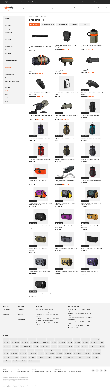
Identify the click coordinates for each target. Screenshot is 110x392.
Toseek (95, 357)
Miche (30, 350)
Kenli (69, 346)
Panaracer (32, 353)
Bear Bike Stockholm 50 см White (44, 309)
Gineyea (7, 346)
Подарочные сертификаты (12, 81)
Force (85, 342)
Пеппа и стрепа (34, 361)
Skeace (32, 357)
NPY (89, 350)
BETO (50, 339)
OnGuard (14, 353)
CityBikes (15, 342)
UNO (15, 361)
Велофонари (8, 36)
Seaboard (96, 353)
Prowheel (77, 353)
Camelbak (85, 339)
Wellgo (23, 361)
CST (54, 342)
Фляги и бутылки (9, 71)
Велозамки (8, 25)
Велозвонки (8, 39)
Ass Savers (22, 339)
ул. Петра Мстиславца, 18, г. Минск (41, 371)
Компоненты (42, 8)
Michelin (39, 350)
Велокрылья (8, 43)
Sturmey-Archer (69, 357)
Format (93, 342)
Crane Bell (45, 342)
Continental (34, 342)
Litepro (101, 346)
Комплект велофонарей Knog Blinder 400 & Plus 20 (47, 323)
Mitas (58, 350)
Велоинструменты (9, 46)
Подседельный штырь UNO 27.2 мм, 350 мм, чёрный (80, 322)
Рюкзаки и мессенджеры (11, 64)
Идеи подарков (9, 77)
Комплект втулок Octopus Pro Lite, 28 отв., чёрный (79, 314)
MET (23, 350)
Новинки (59, 8)
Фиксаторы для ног (10, 29)
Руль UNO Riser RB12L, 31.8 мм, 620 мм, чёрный (79, 310)
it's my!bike (45, 346)
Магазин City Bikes (34, 16)
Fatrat (77, 342)
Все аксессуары (9, 22)
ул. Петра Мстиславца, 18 (22, 2)
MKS (65, 350)
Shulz (16, 357)
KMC (77, 346)
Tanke (79, 357)
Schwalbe (87, 353)
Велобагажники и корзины (12, 57)
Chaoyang (95, 339)
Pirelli (41, 353)
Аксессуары (31, 8)
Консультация (21, 319)
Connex (25, 342)
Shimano (7, 357)
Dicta (70, 342)
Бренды (51, 8)
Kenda (61, 346)
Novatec (81, 350)
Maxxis (15, 350)
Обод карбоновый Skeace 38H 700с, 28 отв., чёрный (48, 315)
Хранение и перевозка (11, 60)
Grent (15, 346)
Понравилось (70, 8)
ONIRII (23, 353)
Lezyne (92, 346)
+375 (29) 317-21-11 (8, 2)
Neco (72, 350)
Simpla (23, 357)
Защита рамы (8, 32)
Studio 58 (57, 357)
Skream (40, 357)
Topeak (87, 357)
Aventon (32, 339)
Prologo (68, 353)
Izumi (54, 346)
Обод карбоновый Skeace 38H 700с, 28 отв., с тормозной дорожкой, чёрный (48, 319)
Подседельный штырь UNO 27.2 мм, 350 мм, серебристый (80, 318)
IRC (36, 346)
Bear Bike (41, 339)
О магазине (77, 2)
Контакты (104, 2)
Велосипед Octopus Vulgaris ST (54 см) (46, 312)
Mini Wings (49, 350)
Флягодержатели (9, 74)
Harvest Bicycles (26, 346)
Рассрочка (96, 2)
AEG (13, 339)
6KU (6, 339)
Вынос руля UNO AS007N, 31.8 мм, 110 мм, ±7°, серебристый (79, 326)
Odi (6, 353)
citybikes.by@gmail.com (23, 371)
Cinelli (6, 342)
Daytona (62, 342)
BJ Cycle (68, 339)
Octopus (97, 350)
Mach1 (6, 350)
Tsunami (7, 361)
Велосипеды (21, 8)
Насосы (7, 50)
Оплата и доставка (87, 2)
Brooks (76, 339)
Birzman (59, 339)
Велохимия (8, 53)
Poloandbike (50, 353)
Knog (84, 346)
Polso (59, 353)
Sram (48, 357)
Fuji (101, 342)
